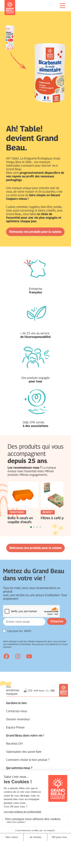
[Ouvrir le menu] (62, 6)
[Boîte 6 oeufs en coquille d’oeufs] (23, 494)
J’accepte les (19, 631)
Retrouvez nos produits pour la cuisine (35, 232)
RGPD (27, 631)
